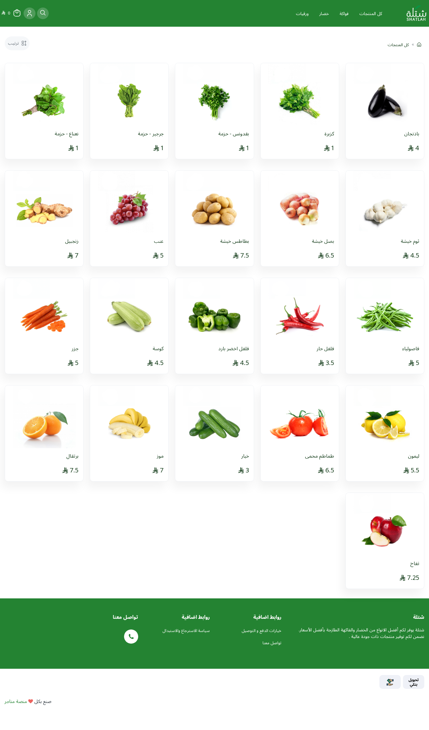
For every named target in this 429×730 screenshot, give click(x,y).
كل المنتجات (370, 13)
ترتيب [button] (14, 43)
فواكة (344, 13)
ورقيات (302, 13)
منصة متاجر (16, 701)
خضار (324, 13)
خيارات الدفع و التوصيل (261, 630)
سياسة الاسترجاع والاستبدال (186, 630)
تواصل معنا (272, 643)
